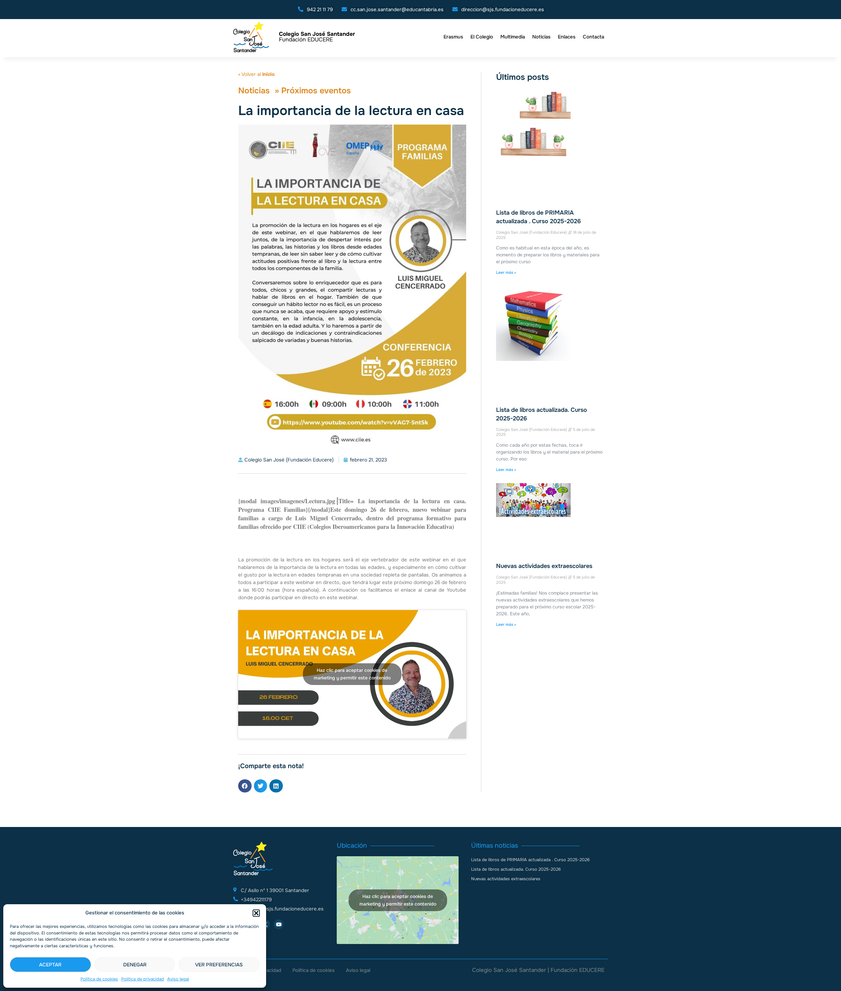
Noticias (541, 37)
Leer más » (506, 272)
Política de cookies (99, 979)
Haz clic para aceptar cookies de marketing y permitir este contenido (352, 674)
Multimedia (512, 37)
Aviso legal (178, 979)
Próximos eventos (316, 90)
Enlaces (567, 37)
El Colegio (481, 37)
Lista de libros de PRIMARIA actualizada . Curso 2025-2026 (530, 859)
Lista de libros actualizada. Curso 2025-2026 (516, 869)
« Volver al (256, 74)
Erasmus (453, 37)
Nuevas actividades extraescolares (544, 566)
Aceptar (50, 964)
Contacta (593, 37)
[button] (256, 913)
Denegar (135, 964)
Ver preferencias (219, 964)
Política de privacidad (142, 979)
